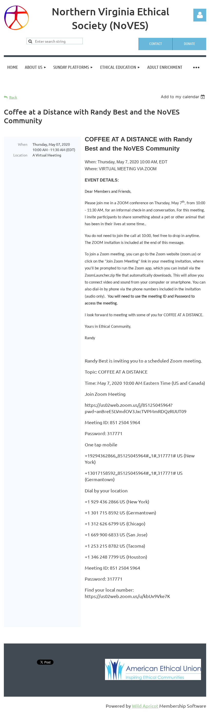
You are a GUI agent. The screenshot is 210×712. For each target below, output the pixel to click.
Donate (189, 43)
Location (20, 155)
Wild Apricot (145, 705)
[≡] (196, 67)
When (22, 144)
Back (13, 97)
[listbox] (183, 97)
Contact (155, 43)
